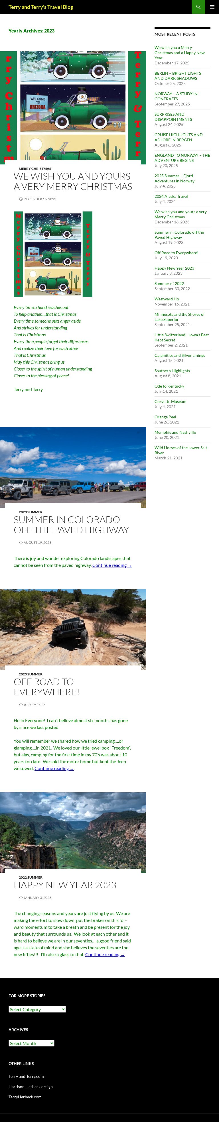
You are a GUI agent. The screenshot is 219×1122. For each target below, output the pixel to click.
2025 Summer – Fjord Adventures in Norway (174, 178)
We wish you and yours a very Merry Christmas (73, 181)
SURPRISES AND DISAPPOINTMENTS (173, 117)
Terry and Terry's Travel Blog (41, 7)
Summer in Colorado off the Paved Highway (71, 524)
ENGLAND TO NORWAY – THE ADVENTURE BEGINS (182, 158)
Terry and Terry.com (26, 1076)
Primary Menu (212, 7)
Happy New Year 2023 (65, 885)
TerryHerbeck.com (25, 1096)
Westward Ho (167, 298)
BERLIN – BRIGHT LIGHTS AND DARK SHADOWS (178, 76)
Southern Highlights (172, 370)
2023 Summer (30, 512)
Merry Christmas (35, 168)
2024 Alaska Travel (171, 196)
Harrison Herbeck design (31, 1086)
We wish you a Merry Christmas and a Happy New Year (180, 52)
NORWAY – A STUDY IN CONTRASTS (176, 96)
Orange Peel (165, 416)
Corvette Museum (170, 401)
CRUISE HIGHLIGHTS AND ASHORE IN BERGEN (179, 137)
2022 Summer (30, 877)
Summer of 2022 (169, 283)
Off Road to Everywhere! (47, 687)
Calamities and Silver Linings (180, 355)
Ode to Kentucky (169, 386)
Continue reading (112, 565)
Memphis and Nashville (175, 432)
